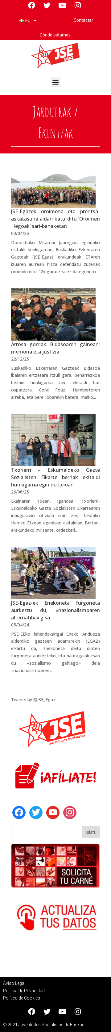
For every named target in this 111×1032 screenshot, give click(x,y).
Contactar (83, 20)
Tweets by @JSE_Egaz (33, 699)
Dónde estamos (56, 34)
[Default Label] (53, 812)
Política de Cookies (21, 998)
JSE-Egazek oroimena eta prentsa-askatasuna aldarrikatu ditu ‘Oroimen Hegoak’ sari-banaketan (55, 218)
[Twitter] (36, 812)
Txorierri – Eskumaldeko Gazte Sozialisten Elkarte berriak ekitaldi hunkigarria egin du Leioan (55, 477)
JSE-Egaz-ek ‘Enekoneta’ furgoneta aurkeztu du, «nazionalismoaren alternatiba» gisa (55, 610)
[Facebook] (19, 812)
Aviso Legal (14, 983)
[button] (56, 82)
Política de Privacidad (24, 990)
